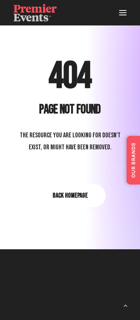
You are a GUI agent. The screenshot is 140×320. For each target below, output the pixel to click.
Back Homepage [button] (70, 195)
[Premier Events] (36, 12)
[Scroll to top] (125, 306)
